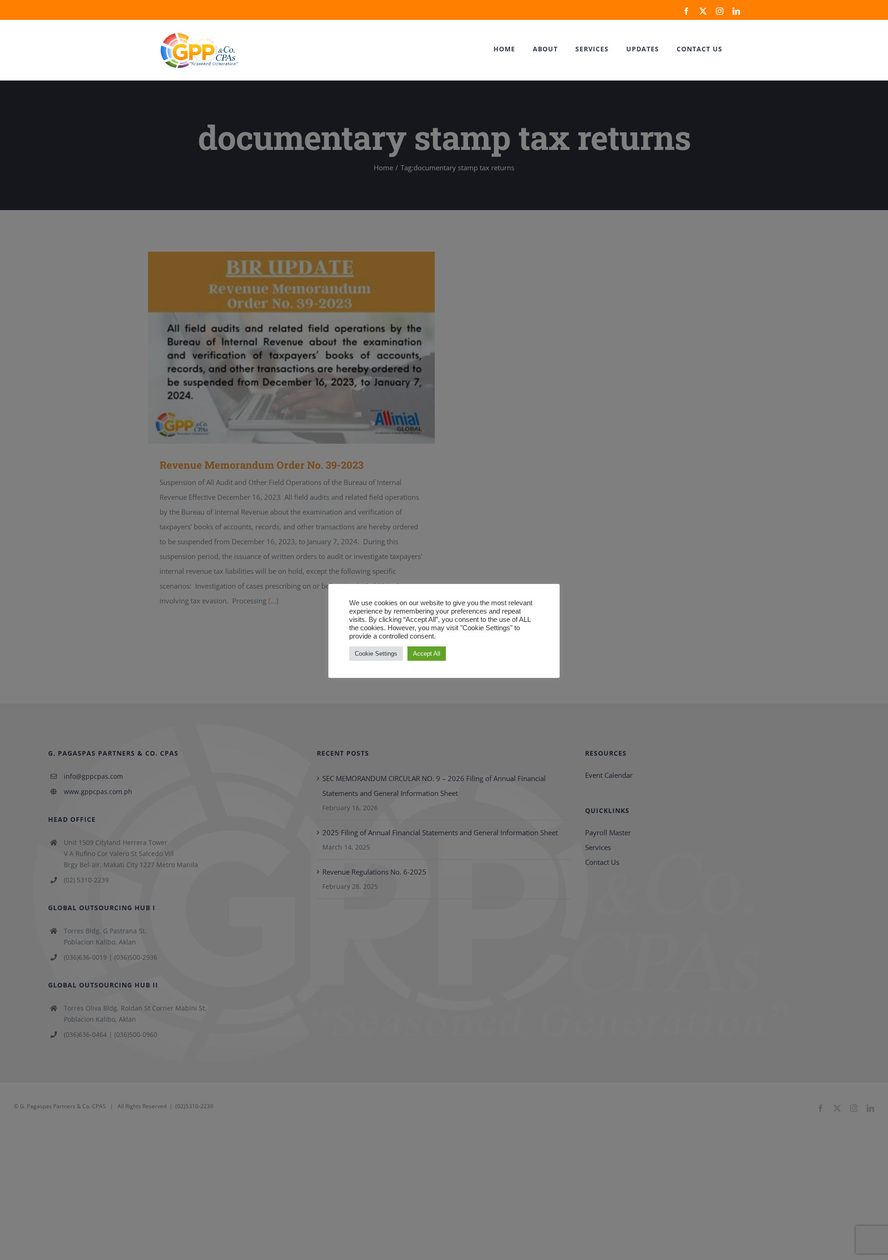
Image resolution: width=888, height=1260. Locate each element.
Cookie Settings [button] (376, 653)
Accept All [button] (426, 653)
